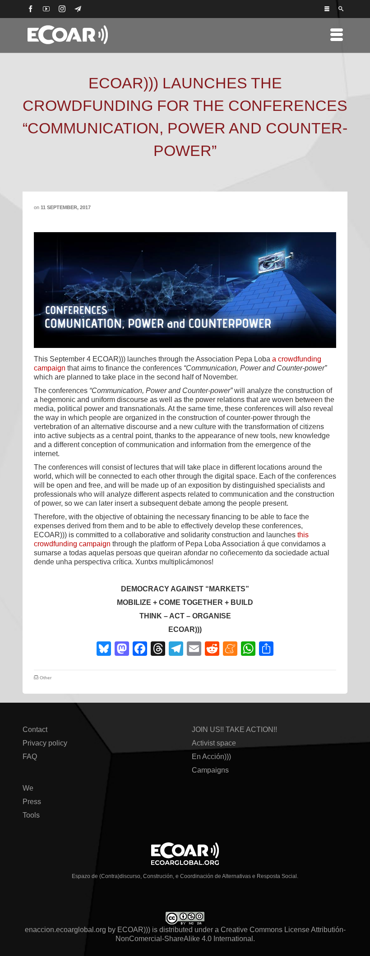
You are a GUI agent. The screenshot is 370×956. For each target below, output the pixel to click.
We (28, 788)
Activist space (214, 743)
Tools (31, 815)
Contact (35, 729)
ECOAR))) (133, 929)
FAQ (30, 756)
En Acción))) (211, 756)
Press (32, 801)
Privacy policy (45, 743)
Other (45, 677)
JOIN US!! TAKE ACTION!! (234, 729)
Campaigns (210, 770)
